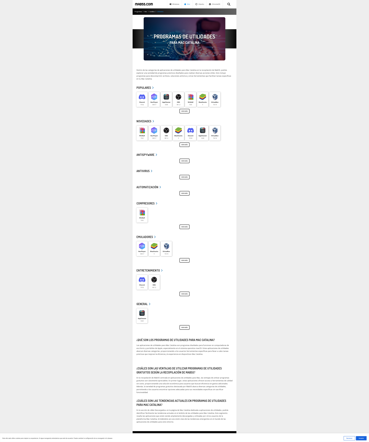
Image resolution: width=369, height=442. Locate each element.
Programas (138, 11)
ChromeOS (216, 4)
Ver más (184, 111)
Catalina (152, 11)
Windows (175, 4)
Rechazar (349, 438)
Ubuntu (201, 4)
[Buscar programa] (229, 4)
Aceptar (361, 438)
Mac (145, 11)
